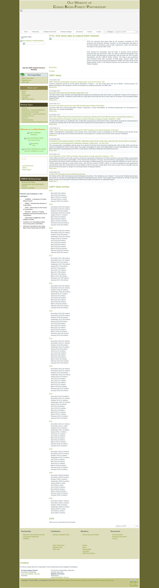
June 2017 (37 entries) (58, 270)
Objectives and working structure (34, 535)
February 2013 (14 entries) (60, 388)
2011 (50, 421)
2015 (51, 311)
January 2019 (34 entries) (59, 225)
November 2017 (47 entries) (60, 260)
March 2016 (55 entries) (59, 304)
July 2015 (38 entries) (58, 323)
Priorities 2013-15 (28, 116)
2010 (51, 449)
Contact (98, 31)
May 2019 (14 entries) (58, 217)
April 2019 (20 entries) (58, 219)
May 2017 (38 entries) (58, 272)
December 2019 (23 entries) (60, 207)
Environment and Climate (30, 112)
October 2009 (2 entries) (59, 479)
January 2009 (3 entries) (59, 495)
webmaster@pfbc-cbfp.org (60, 577)
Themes (89, 31)
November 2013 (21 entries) (60, 371)
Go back (52, 71)
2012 (51, 394)
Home (26, 31)
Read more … (54, 87)
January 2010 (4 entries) (59, 469)
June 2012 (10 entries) (58, 408)
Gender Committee (28, 188)
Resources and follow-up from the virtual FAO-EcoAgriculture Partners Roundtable (76, 106)
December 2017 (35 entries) (60, 258)
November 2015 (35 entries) (60, 315)
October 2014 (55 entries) (59, 345)
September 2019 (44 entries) (60, 213)
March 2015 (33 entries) (59, 331)
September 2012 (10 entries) (60, 402)
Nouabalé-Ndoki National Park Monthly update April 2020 (68, 93)
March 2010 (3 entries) (58, 465)
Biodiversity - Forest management (33, 110)
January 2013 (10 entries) (59, 390)
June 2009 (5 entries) (58, 487)
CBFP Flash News (28, 99)
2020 (51, 190)
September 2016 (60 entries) (60, 292)
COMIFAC (26, 539)
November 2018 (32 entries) (60, 232)
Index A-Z (25, 118)
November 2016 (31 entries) (60, 288)
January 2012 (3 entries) (59, 418)
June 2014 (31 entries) (58, 353)
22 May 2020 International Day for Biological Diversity (67, 174)
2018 (51, 228)
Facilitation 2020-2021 (49, 31)
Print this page (100, 580)
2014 (51, 338)
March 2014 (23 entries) (59, 359)
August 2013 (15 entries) (59, 377)
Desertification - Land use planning (33, 114)
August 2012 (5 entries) (59, 404)
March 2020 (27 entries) (59, 197)
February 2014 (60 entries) (60, 361)
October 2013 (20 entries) (59, 373)
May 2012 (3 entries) (58, 410)
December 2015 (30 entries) (60, 313)
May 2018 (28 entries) (58, 244)
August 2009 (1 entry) (58, 483)
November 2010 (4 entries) (60, 453)
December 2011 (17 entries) (60, 424)
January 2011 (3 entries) (59, 446)
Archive (114, 539)
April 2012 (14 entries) (58, 412)
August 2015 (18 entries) (59, 321)
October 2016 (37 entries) (59, 290)
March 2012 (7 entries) (58, 414)
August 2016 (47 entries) (59, 294)
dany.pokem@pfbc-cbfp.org (30, 574)
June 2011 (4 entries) (58, 436)
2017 (51, 256)
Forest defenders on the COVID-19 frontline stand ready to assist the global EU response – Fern (81, 156)
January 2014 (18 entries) (59, 363)
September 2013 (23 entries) (60, 375)
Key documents (117, 535)
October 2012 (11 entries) (59, 400)
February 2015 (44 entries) (60, 333)
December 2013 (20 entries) (60, 369)
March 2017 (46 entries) (59, 276)
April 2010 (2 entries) (58, 463)
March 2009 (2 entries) (58, 491)
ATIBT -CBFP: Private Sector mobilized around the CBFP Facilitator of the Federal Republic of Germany (84, 130)
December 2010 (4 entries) (60, 451)
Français (110, 31)
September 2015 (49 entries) (60, 319)
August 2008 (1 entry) (58, 509)
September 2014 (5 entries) (60, 347)
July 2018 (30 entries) (58, 240)
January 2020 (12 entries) (59, 201)
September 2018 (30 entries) (60, 236)
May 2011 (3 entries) (58, 438)
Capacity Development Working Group (35, 122)
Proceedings (26, 95)
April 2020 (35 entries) (58, 195)
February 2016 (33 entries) (60, 306)
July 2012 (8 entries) (58, 406)
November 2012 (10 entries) (60, 398)
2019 (51, 204)
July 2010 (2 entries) (58, 459)
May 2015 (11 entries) (58, 327)
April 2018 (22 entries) (58, 246)
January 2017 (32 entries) (59, 280)
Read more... (53, 67)
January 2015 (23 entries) (59, 335)
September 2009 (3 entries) (60, 481)
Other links (25, 82)
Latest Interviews (27, 166)
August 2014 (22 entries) (59, 349)
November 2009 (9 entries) (60, 477)
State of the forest (27, 78)
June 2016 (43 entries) (58, 298)
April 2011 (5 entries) (58, 440)
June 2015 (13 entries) (58, 325)
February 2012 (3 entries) (59, 416)
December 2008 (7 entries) (60, 501)
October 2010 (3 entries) (59, 455)
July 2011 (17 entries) (58, 434)
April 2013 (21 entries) (58, 384)
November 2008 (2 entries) (60, 503)
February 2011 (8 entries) (59, 444)
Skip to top (109, 580)
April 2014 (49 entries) (58, 357)
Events (24, 91)
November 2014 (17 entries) (60, 343)
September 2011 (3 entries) (60, 430)
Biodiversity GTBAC (28, 182)
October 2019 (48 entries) (59, 211)
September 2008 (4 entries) (60, 507)
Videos (24, 168)
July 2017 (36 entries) (58, 268)
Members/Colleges (66, 31)
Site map (91, 580)
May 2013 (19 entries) (58, 382)
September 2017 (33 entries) (60, 264)
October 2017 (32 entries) (59, 262)
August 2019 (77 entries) (59, 215)
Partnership (35, 31)
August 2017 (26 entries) (59, 266)
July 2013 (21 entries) (58, 379)
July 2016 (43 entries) (58, 296)
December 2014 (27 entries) (60, 341)
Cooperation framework (31, 537)
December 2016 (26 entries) (60, 286)
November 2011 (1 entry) (59, 426)
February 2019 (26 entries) (60, 223)
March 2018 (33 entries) (59, 248)
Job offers (25, 97)
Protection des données (79, 580)
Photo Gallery (26, 170)
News (24, 93)
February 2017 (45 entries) (60, 278)
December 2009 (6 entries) (60, 475)
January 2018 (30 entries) (59, 252)
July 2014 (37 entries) (58, 351)
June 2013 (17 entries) (58, 381)
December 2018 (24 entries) (60, 231)
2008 (51, 498)
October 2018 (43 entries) (59, 234)
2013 (51, 366)
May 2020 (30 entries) (58, 193)
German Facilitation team (61, 535)
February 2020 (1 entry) (59, 199)
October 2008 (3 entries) (59, 505)
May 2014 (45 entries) (58, 355)
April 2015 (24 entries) (58, 329)
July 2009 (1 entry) (57, 485)
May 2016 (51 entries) (58, 300)
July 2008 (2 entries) (58, 511)
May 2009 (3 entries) (58, 489)
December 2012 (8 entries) (60, 396)
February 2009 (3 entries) (59, 493)
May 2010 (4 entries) (58, 461)
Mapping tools (26, 80)
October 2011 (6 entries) (59, 428)
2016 (51, 283)
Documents (79, 31)
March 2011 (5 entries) (58, 442)
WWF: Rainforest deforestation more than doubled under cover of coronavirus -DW (77, 82)
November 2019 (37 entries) (60, 209)
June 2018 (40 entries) (58, 242)
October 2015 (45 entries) (59, 317)
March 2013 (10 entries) (59, 386)
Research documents (119, 537)
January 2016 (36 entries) (59, 308)
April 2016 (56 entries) (58, 302)
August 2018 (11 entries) (59, 238)
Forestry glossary (27, 120)
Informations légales (63, 580)
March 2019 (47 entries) (59, 221)
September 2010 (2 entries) (60, 457)
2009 (51, 473)
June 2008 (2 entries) (58, 513)
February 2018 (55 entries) (60, 250)
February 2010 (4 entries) (59, 467)
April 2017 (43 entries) (58, 274)
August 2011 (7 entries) (58, 432)
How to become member (90, 535)
